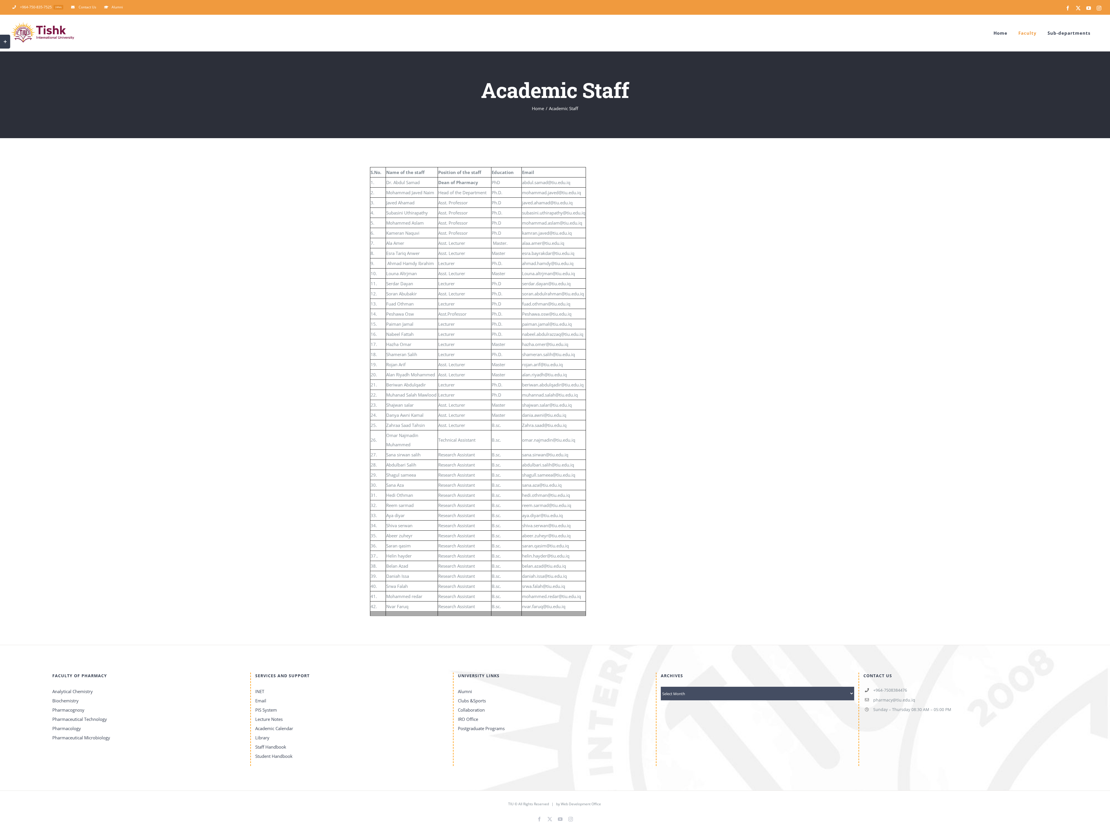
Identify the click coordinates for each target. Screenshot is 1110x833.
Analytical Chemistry (72, 691)
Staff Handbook (270, 747)
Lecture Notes (269, 719)
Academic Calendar (274, 728)
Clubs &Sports (472, 701)
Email (260, 701)
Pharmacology (66, 728)
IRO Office (468, 719)
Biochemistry (65, 701)
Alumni (465, 691)
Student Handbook (274, 756)
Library (262, 738)
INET (259, 691)
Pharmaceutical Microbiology (81, 738)
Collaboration (471, 710)
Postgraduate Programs (481, 728)
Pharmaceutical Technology (79, 719)
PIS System (266, 710)
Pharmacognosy (68, 710)
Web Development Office (581, 803)
